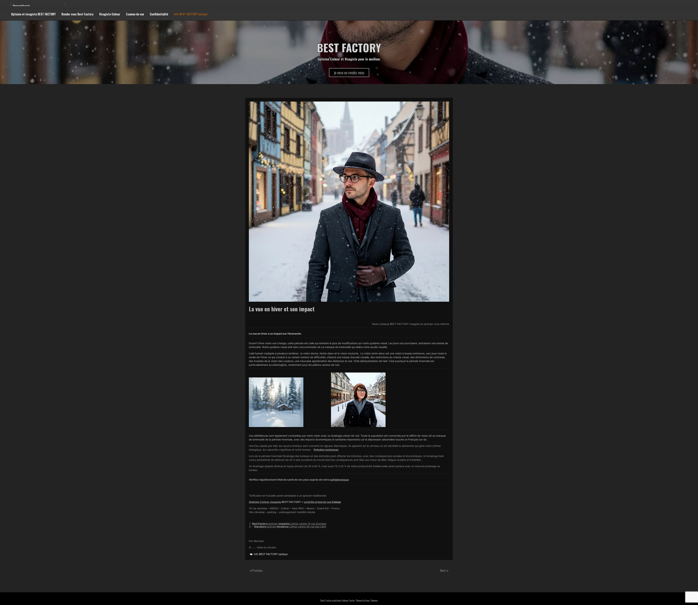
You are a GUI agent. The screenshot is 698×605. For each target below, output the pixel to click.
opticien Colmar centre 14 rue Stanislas (289, 523)
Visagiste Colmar (109, 14)
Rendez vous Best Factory (77, 14)
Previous (257, 570)
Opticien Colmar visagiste (265, 501)
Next (443, 570)
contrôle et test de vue (322, 501)
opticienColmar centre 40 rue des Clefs (290, 526)
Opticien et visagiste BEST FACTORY (33, 14)
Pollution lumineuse (326, 449)
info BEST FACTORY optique (191, 14)
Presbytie (18, 5)
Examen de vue (135, 14)
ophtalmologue (339, 479)
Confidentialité (159, 14)
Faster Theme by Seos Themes (363, 600)
